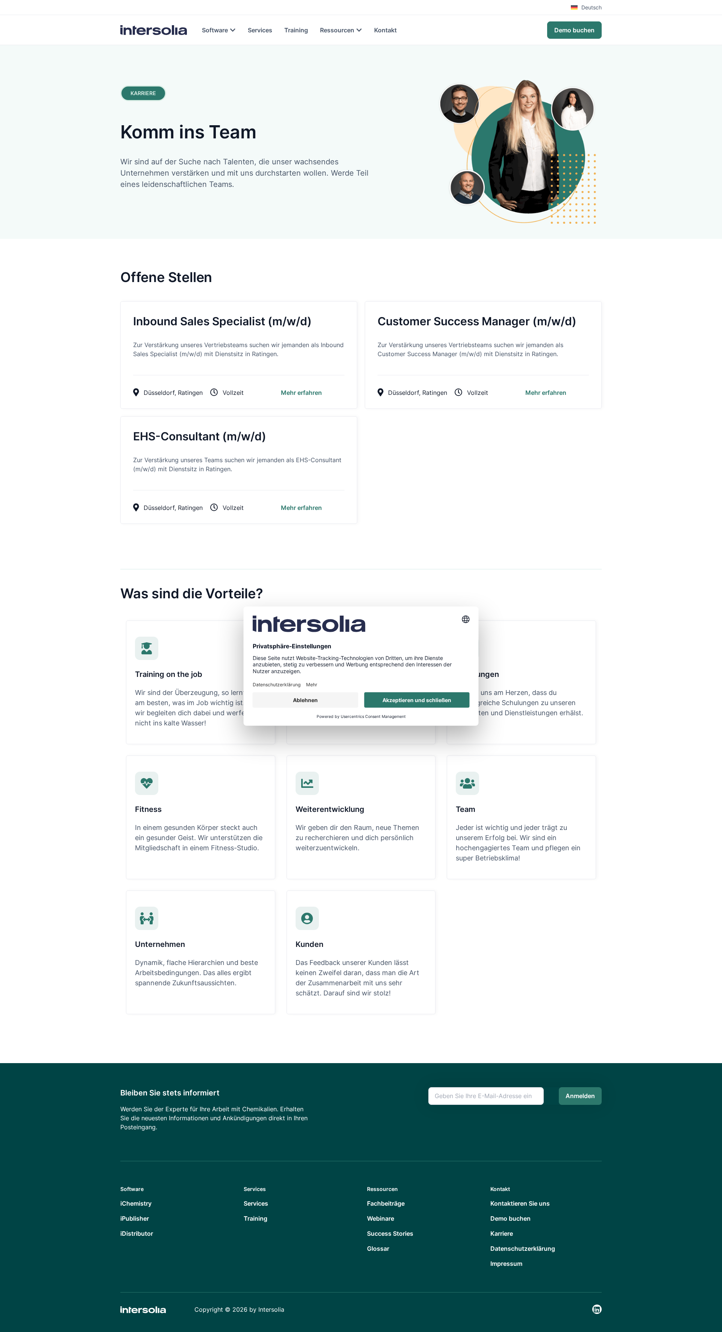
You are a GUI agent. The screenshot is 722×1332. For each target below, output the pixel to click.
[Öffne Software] (233, 30)
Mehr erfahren (301, 392)
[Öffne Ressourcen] (359, 30)
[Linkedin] (597, 1309)
